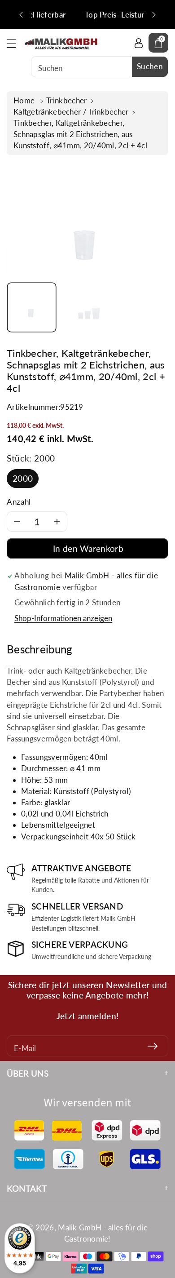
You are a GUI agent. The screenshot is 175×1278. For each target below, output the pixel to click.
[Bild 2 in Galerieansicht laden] (88, 307)
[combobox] (99, 67)
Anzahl (19, 501)
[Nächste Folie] (154, 15)
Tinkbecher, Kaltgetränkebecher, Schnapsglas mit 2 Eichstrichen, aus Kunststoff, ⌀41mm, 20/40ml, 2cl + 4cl (80, 134)
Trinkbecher (66, 100)
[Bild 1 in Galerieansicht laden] (32, 307)
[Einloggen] (139, 43)
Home (25, 100)
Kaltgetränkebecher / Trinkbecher (71, 111)
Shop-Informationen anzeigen (63, 618)
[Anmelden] (152, 1045)
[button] (16, 43)
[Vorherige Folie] (21, 15)
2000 (23, 478)
